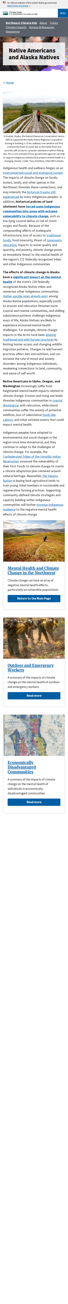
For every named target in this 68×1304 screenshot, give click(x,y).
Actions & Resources (41, 27)
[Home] (20, 14)
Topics (54, 23)
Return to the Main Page (34, 598)
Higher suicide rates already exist (25, 296)
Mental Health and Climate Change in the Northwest (33, 570)
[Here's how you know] (34, 4)
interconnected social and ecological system (33, 173)
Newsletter (13, 31)
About (43, 23)
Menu (63, 13)
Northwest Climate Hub (21, 23)
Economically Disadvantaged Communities (22, 767)
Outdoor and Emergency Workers (31, 668)
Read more (34, 696)
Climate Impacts (16, 27)
